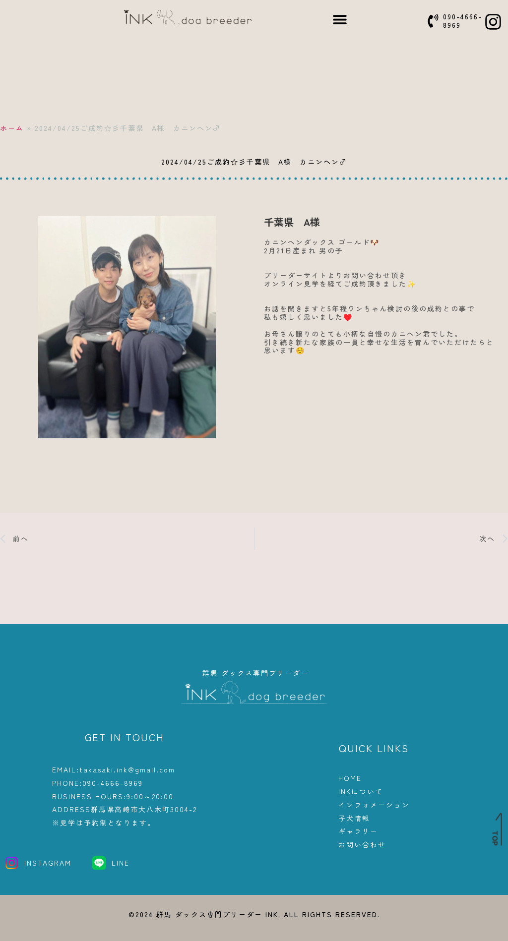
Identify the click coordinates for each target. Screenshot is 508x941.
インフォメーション (374, 805)
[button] (340, 19)
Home (350, 778)
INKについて (360, 791)
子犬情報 (354, 818)
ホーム (12, 128)
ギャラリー (358, 831)
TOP (495, 838)
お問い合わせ (362, 844)
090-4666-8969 (462, 20)
